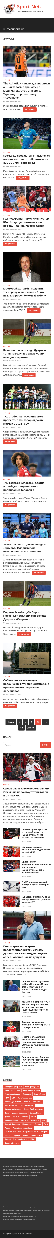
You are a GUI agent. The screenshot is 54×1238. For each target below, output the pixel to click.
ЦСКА (32, 1139)
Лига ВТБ (24, 1120)
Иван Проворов (11, 1120)
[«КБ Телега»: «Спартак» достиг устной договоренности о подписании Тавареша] (27, 464)
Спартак (44, 1132)
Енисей (25, 1117)
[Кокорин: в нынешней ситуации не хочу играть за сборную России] (11, 1031)
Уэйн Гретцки (36, 1135)
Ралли (7, 1128)
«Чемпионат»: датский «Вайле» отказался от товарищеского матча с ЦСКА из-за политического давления (36, 1042)
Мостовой (35, 1120)
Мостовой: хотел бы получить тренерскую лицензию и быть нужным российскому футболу (24, 292)
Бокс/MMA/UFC (11, 1105)
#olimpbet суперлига (13, 1087)
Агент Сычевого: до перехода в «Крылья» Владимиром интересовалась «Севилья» (24, 548)
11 (45, 722)
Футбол (6, 80)
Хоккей (6, 785)
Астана (27, 1102)
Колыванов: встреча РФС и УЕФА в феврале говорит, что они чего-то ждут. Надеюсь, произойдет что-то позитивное (36, 1007)
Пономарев (27, 1124)
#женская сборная (12, 1090)
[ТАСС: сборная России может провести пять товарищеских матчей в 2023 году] (27, 398)
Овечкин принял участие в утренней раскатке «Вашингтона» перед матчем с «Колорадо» (34, 833)
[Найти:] (27, 745)
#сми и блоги (39, 1094)
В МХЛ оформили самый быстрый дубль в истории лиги (35, 885)
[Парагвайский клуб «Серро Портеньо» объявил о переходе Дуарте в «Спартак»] (27, 594)
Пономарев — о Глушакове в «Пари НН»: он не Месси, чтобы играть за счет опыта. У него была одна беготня (35, 986)
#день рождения (32, 1087)
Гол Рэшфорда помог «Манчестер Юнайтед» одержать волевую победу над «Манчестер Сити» (26, 222)
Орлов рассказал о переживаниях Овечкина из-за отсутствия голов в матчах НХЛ (26, 792)
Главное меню (15, 29)
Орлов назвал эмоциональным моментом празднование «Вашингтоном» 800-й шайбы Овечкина (36, 867)
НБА (43, 1120)
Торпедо (16, 1135)
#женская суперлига (31, 1090)
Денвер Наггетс (36, 1113)
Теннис (7, 1135)
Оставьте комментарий (12, 101)
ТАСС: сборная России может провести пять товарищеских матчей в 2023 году (23, 420)
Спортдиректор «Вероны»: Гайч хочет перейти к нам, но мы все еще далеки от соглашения (36, 1061)
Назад (10, 722)
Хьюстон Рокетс (20, 1139)
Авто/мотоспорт (25, 1098)
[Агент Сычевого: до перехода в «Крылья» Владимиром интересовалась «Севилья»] (27, 526)
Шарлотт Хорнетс (12, 1143)
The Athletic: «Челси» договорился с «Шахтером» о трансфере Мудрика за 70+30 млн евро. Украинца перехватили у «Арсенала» (26, 90)
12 (21, 727)
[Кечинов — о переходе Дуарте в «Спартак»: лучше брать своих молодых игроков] (27, 332)
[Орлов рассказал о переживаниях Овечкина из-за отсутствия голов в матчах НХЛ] (27, 782)
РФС (46, 1124)
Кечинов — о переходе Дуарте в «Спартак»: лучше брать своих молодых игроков (24, 353)
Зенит (33, 1117)
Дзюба (7, 1117)
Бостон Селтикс (27, 1105)
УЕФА (25, 1135)
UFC (13, 1098)
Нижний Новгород (12, 1124)
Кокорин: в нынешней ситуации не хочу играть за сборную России (36, 1025)
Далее (31, 727)
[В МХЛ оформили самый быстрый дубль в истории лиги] (11, 891)
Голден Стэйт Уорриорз (33, 1109)
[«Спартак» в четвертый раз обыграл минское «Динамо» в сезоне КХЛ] (11, 906)
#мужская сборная (12, 1094)
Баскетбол (37, 1102)
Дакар (7, 1113)
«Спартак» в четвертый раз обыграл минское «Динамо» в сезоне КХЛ (36, 899)
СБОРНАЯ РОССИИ (13, 1132)
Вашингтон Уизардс (13, 1109)
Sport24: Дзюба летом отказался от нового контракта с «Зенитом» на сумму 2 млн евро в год (26, 159)
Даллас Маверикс (19, 1113)
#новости (27, 1094)
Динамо (16, 1117)
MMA (7, 1098)
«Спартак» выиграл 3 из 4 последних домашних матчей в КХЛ (36, 850)
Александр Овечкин (13, 1102)
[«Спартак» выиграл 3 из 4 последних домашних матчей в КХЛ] (11, 856)
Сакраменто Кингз (30, 1132)
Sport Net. (29, 6)
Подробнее (30, 109)
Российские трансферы (23, 1128)
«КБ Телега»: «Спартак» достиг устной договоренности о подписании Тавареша (23, 486)
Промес (38, 1124)
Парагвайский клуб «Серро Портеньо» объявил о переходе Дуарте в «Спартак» (24, 615)
